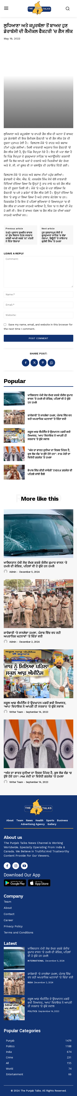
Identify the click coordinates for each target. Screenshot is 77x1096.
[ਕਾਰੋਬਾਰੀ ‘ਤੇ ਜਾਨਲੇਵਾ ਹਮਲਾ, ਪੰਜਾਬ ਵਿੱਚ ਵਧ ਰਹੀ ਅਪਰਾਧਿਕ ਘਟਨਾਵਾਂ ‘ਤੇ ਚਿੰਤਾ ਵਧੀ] (14, 417)
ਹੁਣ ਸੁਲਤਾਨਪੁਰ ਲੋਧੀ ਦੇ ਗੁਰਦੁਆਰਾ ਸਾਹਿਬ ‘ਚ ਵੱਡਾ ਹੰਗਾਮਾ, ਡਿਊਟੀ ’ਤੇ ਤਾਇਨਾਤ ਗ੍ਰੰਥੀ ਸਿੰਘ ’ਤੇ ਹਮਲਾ (54, 237)
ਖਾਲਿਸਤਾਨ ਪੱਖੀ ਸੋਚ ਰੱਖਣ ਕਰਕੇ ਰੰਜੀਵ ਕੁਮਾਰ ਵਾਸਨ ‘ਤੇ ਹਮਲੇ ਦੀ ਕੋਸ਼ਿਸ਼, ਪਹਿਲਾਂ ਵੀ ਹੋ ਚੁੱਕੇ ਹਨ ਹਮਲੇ (50, 398)
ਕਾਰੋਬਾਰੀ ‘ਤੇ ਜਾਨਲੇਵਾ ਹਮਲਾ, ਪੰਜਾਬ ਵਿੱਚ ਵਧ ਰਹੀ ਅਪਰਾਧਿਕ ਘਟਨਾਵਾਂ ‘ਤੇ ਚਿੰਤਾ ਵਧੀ (50, 417)
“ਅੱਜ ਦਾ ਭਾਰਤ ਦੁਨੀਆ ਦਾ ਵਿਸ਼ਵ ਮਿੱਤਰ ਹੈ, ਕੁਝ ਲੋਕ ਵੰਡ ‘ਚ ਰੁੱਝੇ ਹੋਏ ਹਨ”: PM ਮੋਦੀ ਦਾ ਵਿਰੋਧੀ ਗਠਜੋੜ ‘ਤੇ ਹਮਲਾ (49, 453)
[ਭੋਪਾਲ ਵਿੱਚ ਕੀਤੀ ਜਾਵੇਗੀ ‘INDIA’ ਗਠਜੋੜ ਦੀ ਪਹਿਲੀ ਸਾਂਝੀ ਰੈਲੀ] (14, 472)
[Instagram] (15, 865)
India (30, 982)
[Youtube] (24, 865)
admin (12, 571)
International (36, 960)
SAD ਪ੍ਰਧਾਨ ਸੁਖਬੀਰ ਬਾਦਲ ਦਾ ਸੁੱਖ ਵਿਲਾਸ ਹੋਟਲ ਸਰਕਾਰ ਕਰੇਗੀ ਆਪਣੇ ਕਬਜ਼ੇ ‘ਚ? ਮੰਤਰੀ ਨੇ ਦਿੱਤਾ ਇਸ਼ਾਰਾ (19, 237)
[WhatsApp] (51, 362)
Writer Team (16, 712)
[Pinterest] (43, 362)
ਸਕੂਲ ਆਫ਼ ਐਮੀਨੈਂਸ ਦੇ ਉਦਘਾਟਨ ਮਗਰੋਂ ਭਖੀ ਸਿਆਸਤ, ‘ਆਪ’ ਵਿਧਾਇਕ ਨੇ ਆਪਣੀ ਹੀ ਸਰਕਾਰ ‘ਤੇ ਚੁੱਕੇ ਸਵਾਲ (49, 435)
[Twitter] (34, 362)
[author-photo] (6, 572)
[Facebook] (25, 362)
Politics (32, 1011)
